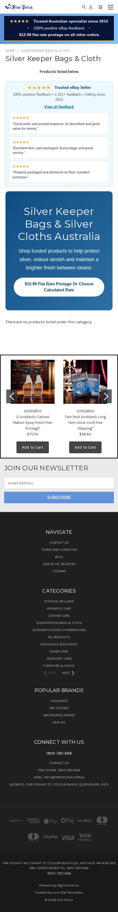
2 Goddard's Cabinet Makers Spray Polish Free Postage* (32, 422)
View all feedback (59, 107)
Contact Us (59, 543)
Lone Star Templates (67, 892)
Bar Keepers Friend (59, 715)
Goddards (59, 701)
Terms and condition (59, 550)
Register (68, 564)
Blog (59, 557)
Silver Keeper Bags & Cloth (59, 623)
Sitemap (59, 571)
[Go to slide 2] (106, 396)
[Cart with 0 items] (100, 7)
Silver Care (59, 651)
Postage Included (59, 601)
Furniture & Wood (59, 666)
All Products (59, 637)
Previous (8, 906)
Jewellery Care (59, 658)
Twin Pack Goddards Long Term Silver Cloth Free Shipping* (85, 422)
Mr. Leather (59, 708)
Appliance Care (59, 608)
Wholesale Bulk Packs (59, 644)
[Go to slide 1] (11, 396)
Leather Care (59, 616)
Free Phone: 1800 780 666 (59, 770)
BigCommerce (68, 885)
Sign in (49, 564)
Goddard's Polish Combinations (59, 630)
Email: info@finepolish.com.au (59, 777)
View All (59, 722)
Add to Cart (32, 447)
